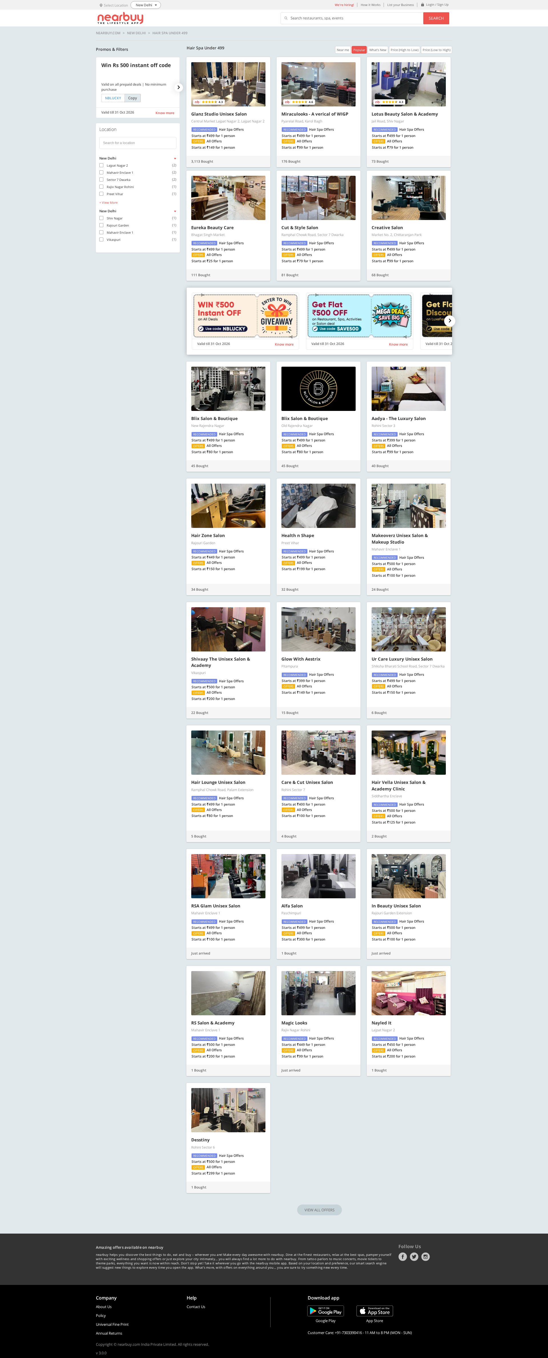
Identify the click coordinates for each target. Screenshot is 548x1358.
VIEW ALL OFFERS (320, 1209)
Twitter (414, 1256)
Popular (359, 50)
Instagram (425, 1256)
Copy (132, 97)
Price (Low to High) (436, 50)
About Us (104, 1306)
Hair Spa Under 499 (170, 33)
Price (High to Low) (404, 50)
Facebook (402, 1256)
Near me (343, 50)
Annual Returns (109, 1333)
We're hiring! (344, 5)
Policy (101, 1315)
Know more (165, 112)
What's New (377, 50)
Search (436, 18)
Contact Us (196, 1306)
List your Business (400, 5)
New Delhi (136, 33)
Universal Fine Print (112, 1324)
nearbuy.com (108, 33)
